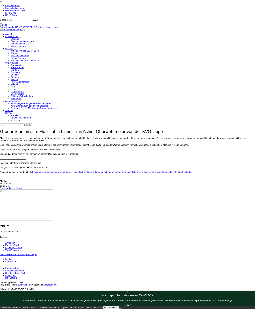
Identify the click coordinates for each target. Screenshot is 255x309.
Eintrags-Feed (12, 245)
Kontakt (127, 305)
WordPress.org (12, 250)
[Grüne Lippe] (3, 25)
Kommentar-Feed (13, 248)
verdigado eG (50, 285)
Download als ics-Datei (11, 188)
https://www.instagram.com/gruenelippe (18, 254)
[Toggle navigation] (1, 1)
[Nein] (120, 308)
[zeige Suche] (1, 23)
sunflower (22, 285)
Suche (3, 20)
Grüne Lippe (6, 27)
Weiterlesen (113, 308)
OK (105, 308)
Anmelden (10, 243)
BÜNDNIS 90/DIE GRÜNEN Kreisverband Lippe (35, 27)
